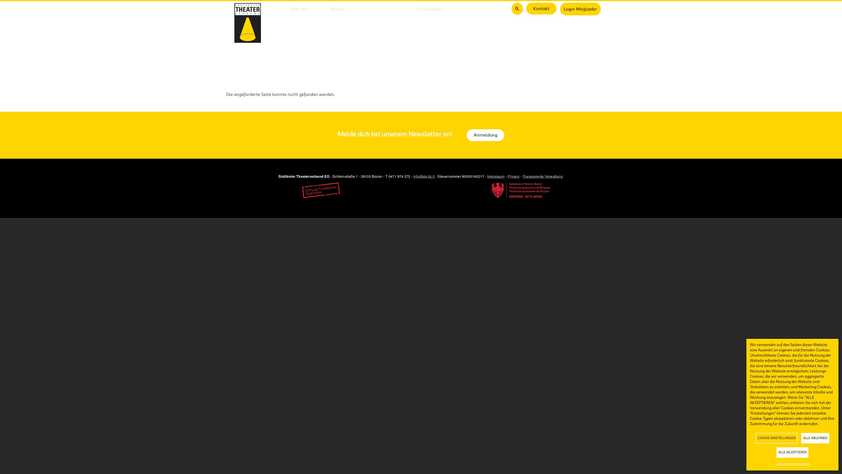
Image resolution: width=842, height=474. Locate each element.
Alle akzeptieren (792, 452)
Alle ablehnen (815, 438)
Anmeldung (485, 135)
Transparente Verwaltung (543, 176)
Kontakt (541, 8)
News (469, 9)
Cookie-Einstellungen (777, 438)
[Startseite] (247, 23)
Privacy (513, 176)
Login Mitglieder (580, 9)
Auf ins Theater (382, 9)
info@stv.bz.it (424, 176)
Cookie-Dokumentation (792, 464)
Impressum (496, 176)
